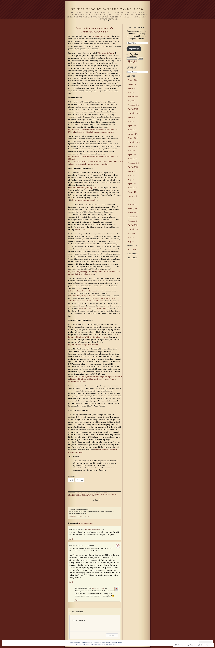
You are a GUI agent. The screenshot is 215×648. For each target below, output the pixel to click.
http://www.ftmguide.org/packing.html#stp (84, 291)
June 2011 (131, 237)
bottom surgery (76, 494)
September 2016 (134, 96)
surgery (112, 494)
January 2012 (133, 212)
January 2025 (133, 80)
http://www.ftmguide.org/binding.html (82, 187)
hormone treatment (101, 494)
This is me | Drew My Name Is (93, 529)
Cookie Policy (112, 644)
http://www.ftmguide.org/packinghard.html (93, 308)
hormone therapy (89, 494)
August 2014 (132, 146)
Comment (112, 635)
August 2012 (132, 196)
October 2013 (133, 167)
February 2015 (133, 134)
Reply (71, 539)
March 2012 (132, 204)
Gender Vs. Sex (80, 229)
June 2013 (131, 175)
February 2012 (133, 208)
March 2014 (132, 158)
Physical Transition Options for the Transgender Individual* (95, 29)
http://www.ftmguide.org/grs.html (80, 271)
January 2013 (133, 192)
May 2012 (131, 200)
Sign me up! (134, 49)
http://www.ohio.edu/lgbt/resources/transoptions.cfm (95, 132)
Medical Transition (81, 493)
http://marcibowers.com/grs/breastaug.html (83, 344)
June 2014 (131, 150)
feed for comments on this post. (79, 516)
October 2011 (133, 225)
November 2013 (133, 163)
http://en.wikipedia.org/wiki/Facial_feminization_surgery (88, 337)
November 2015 (133, 105)
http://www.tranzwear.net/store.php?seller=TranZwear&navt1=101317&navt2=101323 (92, 299)
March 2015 (132, 129)
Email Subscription (136, 27)
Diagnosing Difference (106, 53)
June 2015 (131, 121)
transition (85, 495)
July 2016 (131, 100)
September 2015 (134, 113)
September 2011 (134, 229)
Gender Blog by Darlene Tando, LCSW (107, 9)
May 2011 (131, 241)
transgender (77, 495)
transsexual (92, 495)
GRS (83, 494)
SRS (108, 494)
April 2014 (132, 154)
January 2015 (133, 138)
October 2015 (133, 109)
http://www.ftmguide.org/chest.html (84, 200)
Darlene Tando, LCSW (98, 588)
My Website (132, 249)
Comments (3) (105, 493)
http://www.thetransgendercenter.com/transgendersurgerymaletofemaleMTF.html (100, 376)
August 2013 (132, 171)
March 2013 (132, 188)
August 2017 (132, 88)
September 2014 (134, 142)
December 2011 (133, 217)
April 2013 (132, 183)
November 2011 (133, 221)
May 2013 (131, 179)
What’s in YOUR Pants (101, 36)
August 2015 (132, 117)
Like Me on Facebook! (132, 62)
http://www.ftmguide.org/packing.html (82, 295)
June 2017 (131, 92)
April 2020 (132, 84)
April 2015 (132, 125)
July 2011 (131, 233)
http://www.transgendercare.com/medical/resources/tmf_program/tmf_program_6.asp (98, 161)
